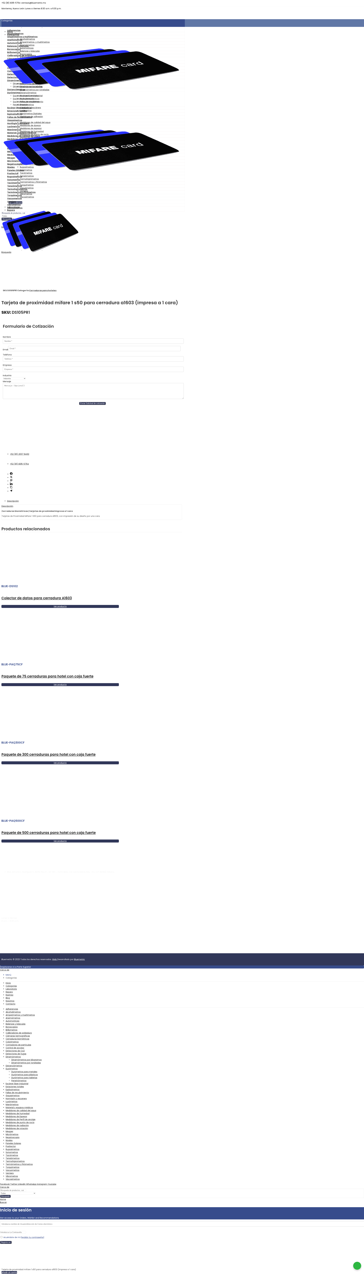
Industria (7, 375)
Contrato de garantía (12, 951)
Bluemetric (79, 959)
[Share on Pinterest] (11, 481)
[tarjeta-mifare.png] (91, 67)
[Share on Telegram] (11, 491)
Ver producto (60, 606)
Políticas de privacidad (34, 951)
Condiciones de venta (57, 951)
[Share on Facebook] (11, 474)
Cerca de (4, 969)
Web (54, 959)
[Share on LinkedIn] (11, 484)
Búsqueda (5, 1196)
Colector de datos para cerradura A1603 (36, 598)
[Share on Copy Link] (11, 487)
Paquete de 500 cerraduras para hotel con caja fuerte (48, 832)
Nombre (7, 337)
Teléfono (7, 354)
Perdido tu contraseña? (32, 1237)
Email (5, 349)
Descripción (13, 501)
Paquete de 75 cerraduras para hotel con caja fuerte (47, 676)
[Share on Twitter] (11, 477)
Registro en (6, 1242)
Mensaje (7, 381)
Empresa (7, 365)
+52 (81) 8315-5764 (10, 934)
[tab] (94, 501)
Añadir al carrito (9, 1272)
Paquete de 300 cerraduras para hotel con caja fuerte (48, 754)
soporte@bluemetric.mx (13, 926)
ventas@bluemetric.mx (13, 929)
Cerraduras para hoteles (42, 290)
